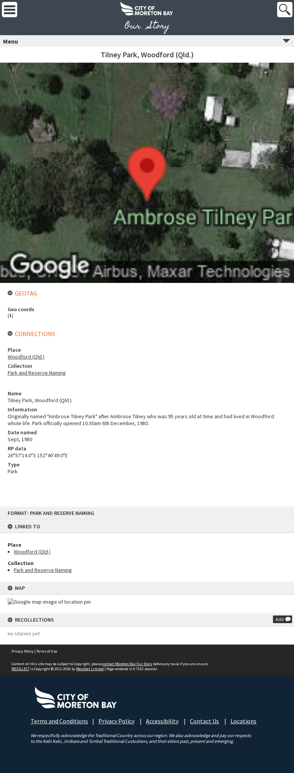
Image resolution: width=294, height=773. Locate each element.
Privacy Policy (22, 651)
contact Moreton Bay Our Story (127, 663)
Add (280, 619)
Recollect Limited (90, 668)
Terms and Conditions (59, 721)
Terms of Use (46, 651)
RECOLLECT (20, 668)
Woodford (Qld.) (32, 551)
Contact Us (204, 721)
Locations (243, 721)
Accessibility (162, 721)
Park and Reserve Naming (43, 570)
